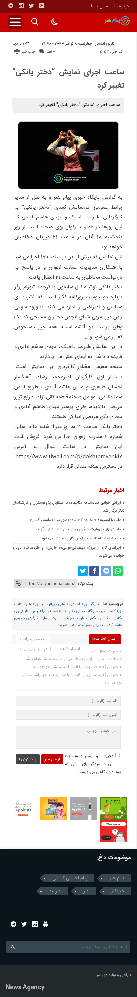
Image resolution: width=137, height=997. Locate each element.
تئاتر (19, 604)
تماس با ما (100, 6)
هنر (72, 625)
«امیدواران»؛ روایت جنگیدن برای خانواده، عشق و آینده (78, 529)
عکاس (118, 618)
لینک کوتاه (86, 583)
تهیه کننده (116, 611)
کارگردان (32, 618)
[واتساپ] (118, 571)
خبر (103, 611)
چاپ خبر (28, 51)
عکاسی (105, 618)
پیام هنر (32, 604)
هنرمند (63, 625)
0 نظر (51, 51)
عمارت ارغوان (51, 618)
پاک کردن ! (27, 759)
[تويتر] (31, 5)
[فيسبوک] (94, 571)
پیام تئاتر (48, 604)
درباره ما (121, 6)
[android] (45, 924)
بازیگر (95, 604)
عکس (92, 618)
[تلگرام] (10, 5)
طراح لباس (39, 611)
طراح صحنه (58, 611)
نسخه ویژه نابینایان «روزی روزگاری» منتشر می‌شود (81, 538)
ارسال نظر (52, 759)
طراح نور (22, 611)
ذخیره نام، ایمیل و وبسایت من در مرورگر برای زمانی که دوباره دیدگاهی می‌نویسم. (93, 764)
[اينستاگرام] (21, 5)
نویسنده (84, 625)
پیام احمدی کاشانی (72, 604)
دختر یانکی (77, 611)
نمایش (98, 625)
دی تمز (102, 975)
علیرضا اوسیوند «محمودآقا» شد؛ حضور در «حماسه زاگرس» (75, 520)
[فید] (41, 5)
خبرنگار (93, 611)
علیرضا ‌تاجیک (75, 618)
